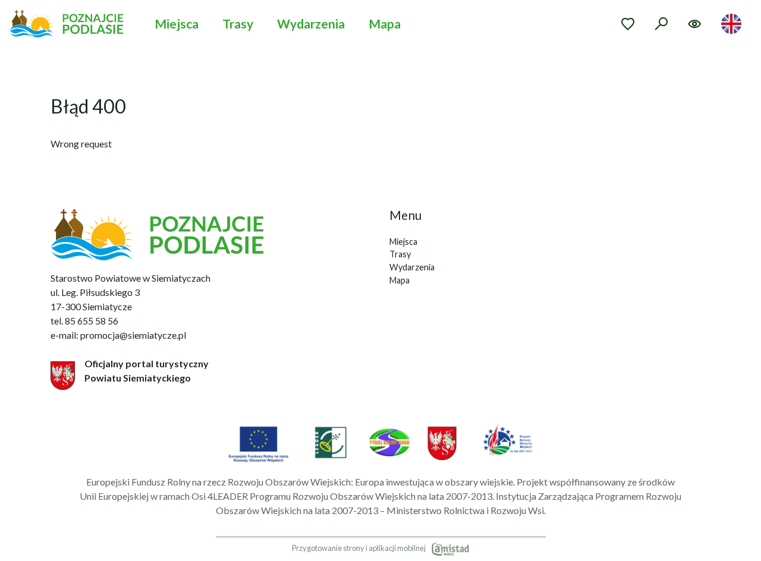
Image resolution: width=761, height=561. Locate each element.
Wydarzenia (311, 23)
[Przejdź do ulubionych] (627, 23)
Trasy (237, 23)
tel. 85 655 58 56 (84, 320)
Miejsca (177, 23)
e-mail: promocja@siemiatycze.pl (118, 335)
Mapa (385, 23)
